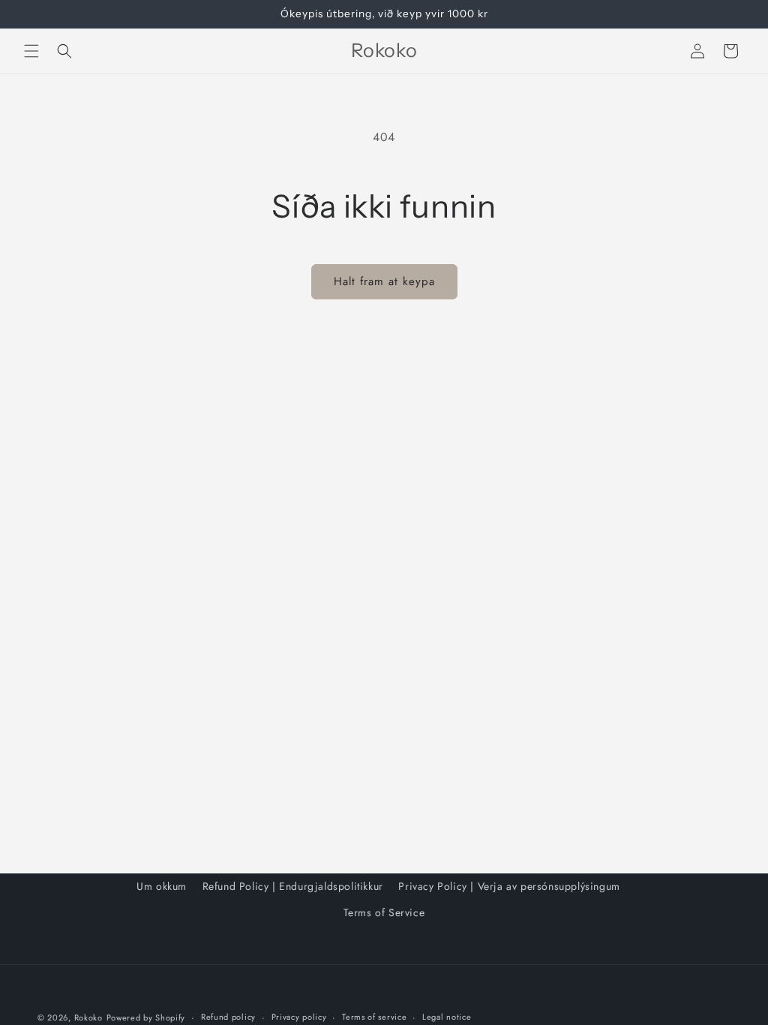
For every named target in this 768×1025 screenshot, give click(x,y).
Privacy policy (299, 1017)
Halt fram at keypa (384, 281)
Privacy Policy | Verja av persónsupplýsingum (509, 886)
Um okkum (161, 886)
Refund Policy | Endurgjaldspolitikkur (292, 886)
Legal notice (446, 1017)
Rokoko (88, 1017)
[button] (31, 51)
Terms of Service (384, 912)
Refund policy (228, 1017)
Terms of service (374, 1017)
